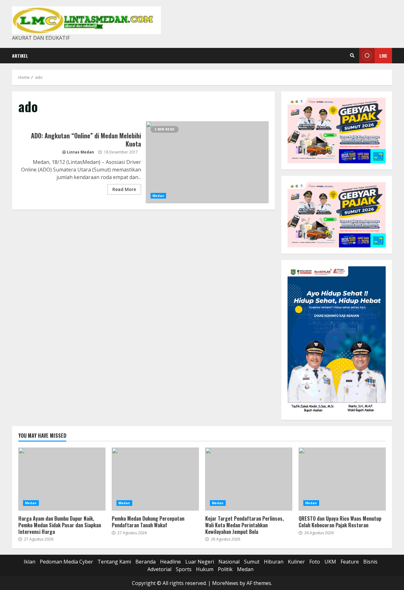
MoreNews (225, 583)
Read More (124, 189)
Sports (184, 569)
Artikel (20, 55)
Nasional (229, 561)
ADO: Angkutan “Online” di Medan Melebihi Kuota (207, 162)
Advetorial (159, 569)
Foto (314, 561)
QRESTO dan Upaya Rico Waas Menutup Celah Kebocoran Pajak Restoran (342, 479)
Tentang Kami (114, 561)
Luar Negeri (199, 561)
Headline (170, 561)
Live (383, 55)
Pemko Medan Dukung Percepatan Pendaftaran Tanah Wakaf (155, 479)
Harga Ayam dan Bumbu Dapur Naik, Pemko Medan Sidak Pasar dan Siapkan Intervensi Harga (61, 479)
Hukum (204, 569)
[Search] (352, 55)
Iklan (29, 561)
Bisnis (370, 561)
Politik (225, 569)
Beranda (145, 561)
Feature (350, 561)
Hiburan (273, 561)
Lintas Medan (80, 152)
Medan (158, 196)
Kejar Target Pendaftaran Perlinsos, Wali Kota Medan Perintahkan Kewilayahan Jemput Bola (248, 479)
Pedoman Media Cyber (66, 561)
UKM (330, 561)
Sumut (251, 561)
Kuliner (296, 561)
